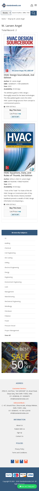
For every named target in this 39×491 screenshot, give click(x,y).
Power (7, 321)
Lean (6, 287)
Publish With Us (19, 429)
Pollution (8, 316)
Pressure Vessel (10, 326)
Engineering (8, 277)
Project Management (12, 330)
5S (5, 238)
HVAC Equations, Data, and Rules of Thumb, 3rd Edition (18, 174)
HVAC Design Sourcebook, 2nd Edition (19, 76)
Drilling (7, 263)
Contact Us (19, 436)
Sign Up (19, 433)
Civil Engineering (10, 253)
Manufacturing (9, 297)
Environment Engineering (13, 282)
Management (9, 292)
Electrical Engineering (12, 267)
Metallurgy (8, 306)
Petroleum (8, 311)
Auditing (7, 243)
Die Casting (8, 258)
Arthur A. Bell (14, 179)
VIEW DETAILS (11, 107)
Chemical (8, 248)
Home (4, 19)
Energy (7, 272)
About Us (19, 425)
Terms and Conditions (19, 453)
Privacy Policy (19, 449)
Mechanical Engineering (12, 301)
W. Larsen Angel (15, 81)
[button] (27, 486)
